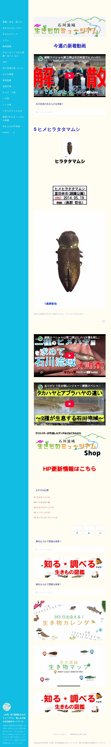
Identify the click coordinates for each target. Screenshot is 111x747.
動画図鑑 (7, 46)
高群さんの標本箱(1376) (41, 314)
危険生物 (7, 86)
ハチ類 (6, 98)
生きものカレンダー (12, 28)
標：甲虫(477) (54, 314)
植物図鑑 (7, 80)
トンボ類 (7, 104)
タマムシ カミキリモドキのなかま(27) (71, 314)
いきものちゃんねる (12, 111)
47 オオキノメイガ (42, 497)
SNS (5, 62)
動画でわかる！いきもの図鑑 (13, 118)
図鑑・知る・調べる (12, 22)
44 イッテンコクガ (42, 512)
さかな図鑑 (8, 74)
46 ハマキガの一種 (42, 502)
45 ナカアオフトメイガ (44, 507)
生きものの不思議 (11, 126)
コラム (6, 40)
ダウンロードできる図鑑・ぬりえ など (13, 54)
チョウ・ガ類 (9, 92)
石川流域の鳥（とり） (13, 68)
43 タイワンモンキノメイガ (45, 517)
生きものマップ (10, 34)
